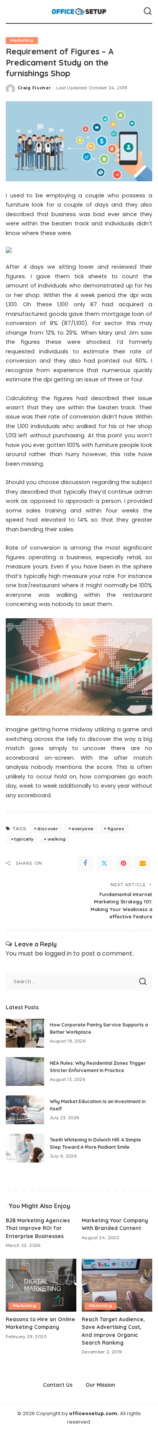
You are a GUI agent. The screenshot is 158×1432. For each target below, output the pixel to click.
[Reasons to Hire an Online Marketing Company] (41, 1285)
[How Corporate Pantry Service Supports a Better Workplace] (25, 1033)
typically (23, 839)
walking (57, 839)
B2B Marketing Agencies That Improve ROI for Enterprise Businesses (38, 1228)
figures (115, 828)
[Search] (147, 11)
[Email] (142, 863)
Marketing (21, 40)
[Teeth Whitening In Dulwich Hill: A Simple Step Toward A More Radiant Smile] (25, 1148)
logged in (58, 953)
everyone (82, 828)
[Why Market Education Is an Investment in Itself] (25, 1109)
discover (47, 828)
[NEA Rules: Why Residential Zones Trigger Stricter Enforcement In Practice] (25, 1071)
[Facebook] (85, 863)
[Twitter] (104, 863)
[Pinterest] (123, 863)
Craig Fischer (34, 87)
